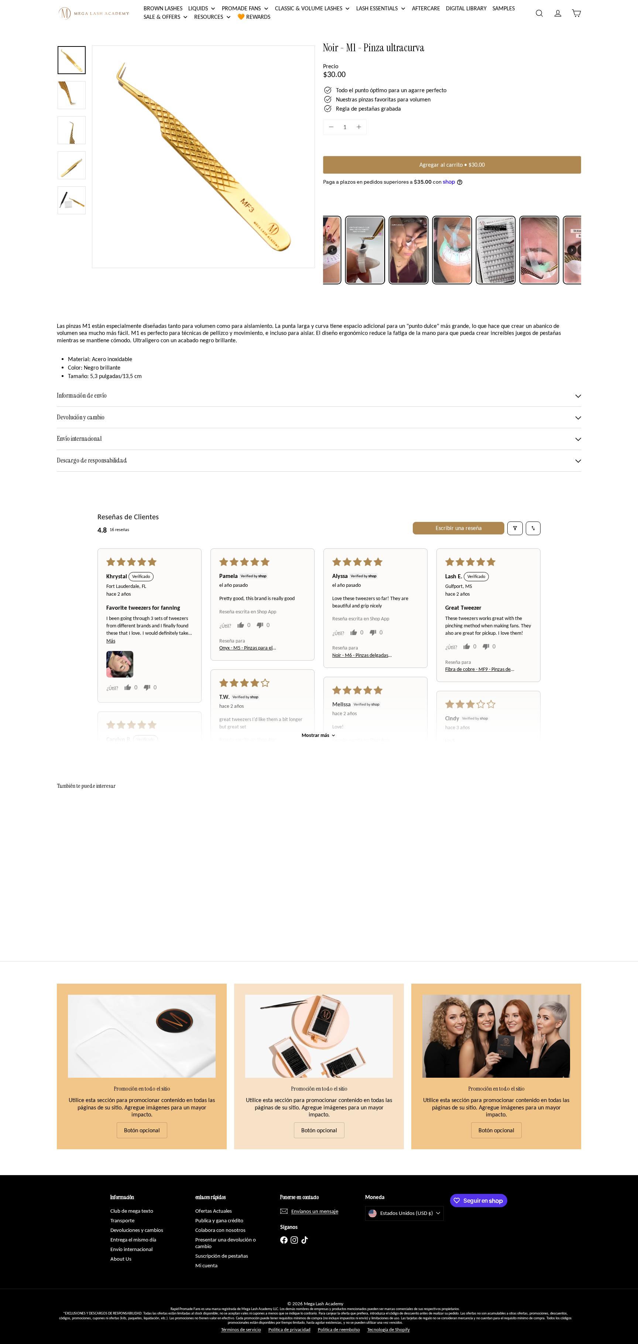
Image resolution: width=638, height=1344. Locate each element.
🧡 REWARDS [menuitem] (253, 16)
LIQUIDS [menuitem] (198, 8)
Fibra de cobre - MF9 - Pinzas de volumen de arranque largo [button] (478, 669)
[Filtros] (515, 528)
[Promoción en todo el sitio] (142, 1036)
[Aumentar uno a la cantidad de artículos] (359, 127)
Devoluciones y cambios (136, 1230)
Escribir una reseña (459, 527)
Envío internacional (131, 1249)
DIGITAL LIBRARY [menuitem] (466, 8)
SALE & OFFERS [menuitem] (162, 16)
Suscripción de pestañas (221, 1256)
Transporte (122, 1220)
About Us (120, 1258)
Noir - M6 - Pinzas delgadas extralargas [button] (360, 655)
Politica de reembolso (339, 1329)
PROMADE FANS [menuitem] (241, 8)
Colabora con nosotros (220, 1230)
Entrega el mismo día (133, 1239)
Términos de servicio (241, 1329)
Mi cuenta (206, 1265)
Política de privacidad (289, 1329)
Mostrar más (315, 735)
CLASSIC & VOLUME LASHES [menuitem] (308, 8)
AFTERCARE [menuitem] (426, 8)
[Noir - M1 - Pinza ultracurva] (97, 858)
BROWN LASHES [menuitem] (163, 8)
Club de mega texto (131, 1211)
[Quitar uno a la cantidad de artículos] (331, 127)
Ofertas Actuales (213, 1211)
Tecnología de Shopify (388, 1329)
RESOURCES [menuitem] (208, 16)
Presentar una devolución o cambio (225, 1243)
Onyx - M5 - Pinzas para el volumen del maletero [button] (245, 648)
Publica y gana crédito (219, 1220)
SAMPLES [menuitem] (504, 8)
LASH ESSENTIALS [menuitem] (377, 8)
